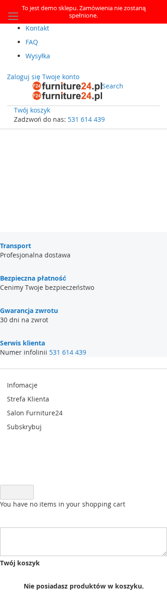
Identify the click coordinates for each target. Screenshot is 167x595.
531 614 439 (86, 119)
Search (112, 85)
